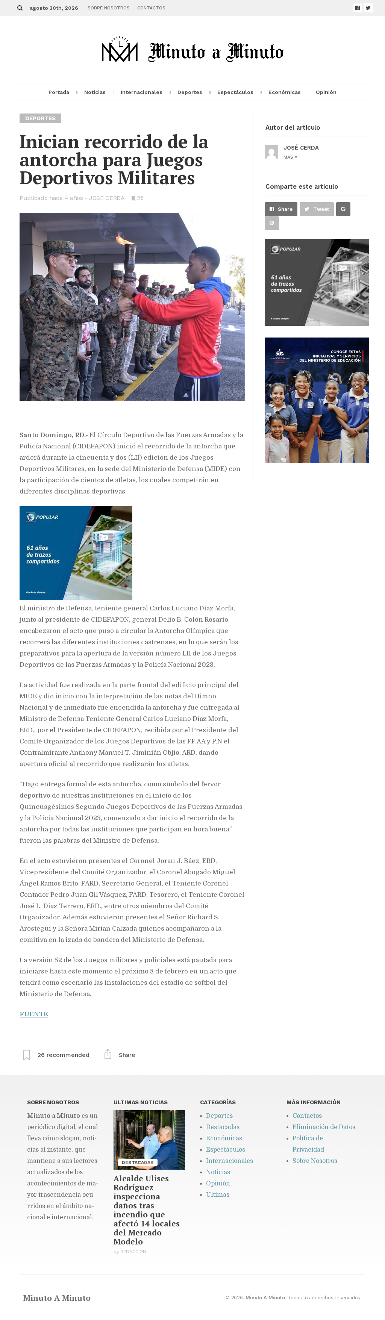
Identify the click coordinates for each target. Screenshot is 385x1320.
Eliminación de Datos (324, 1127)
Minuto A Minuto (57, 1298)
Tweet (321, 209)
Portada (59, 92)
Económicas (284, 92)
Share (285, 209)
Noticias (95, 92)
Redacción (133, 1251)
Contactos (151, 8)
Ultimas (217, 1194)
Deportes (189, 92)
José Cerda (107, 197)
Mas (290, 157)
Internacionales (141, 92)
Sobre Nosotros (109, 8)
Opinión (326, 92)
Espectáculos (235, 92)
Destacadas (222, 1127)
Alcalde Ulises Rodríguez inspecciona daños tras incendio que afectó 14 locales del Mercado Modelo (147, 1210)
